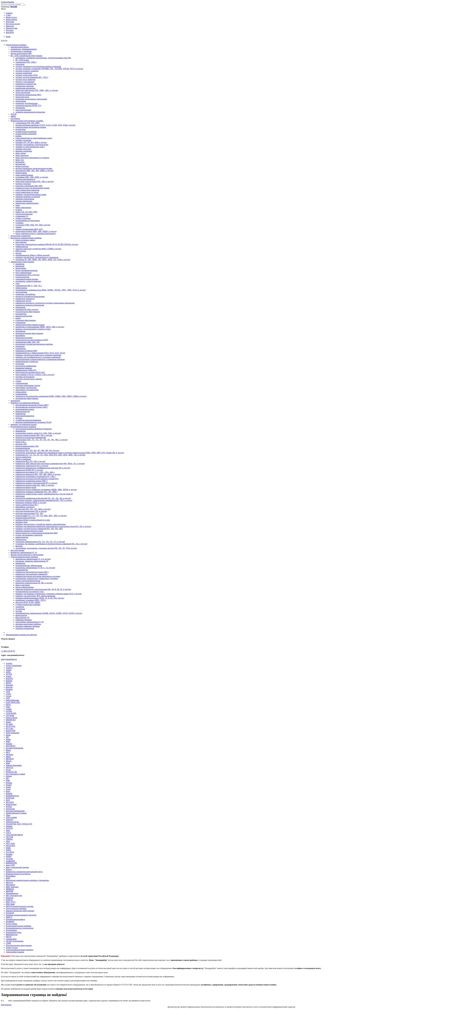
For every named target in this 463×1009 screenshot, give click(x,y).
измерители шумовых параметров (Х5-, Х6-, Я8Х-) (36, 492)
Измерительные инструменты (18, 874)
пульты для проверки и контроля (28, 535)
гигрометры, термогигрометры (28, 281)
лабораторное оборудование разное (29, 325)
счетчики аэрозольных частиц (27, 385)
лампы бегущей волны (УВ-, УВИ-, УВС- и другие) (36, 90)
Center (8, 694)
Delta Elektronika (12, 700)
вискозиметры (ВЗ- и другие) (27, 275)
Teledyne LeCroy (12, 822)
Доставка (9, 30)
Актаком (9, 859)
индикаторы (20, 129)
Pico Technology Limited (15, 774)
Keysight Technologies (14, 748)
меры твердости (22, 155)
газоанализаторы (22, 277)
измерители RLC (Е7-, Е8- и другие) (30, 461)
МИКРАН (10, 889)
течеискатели (20, 392)
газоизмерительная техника (26, 279)
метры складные (22, 166)
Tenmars (9, 826)
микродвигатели (22, 97)
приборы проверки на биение (27, 197)
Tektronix (9, 820)
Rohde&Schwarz (12, 796)
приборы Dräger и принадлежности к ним (32, 520)
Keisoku (9, 744)
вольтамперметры (22, 448)
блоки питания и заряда (25, 240)
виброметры (20, 414)
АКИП (8, 856)
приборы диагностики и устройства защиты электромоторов (40, 524)
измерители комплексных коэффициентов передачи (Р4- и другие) (42, 468)
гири (17, 283)
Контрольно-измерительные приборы (26, 238)
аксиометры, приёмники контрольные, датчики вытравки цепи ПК (43, 58)
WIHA (8, 850)
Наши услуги (11, 17)
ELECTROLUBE (13, 702)
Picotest (9, 776)
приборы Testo (21, 522)
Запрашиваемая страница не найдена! (21, 635)
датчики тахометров (23, 73)
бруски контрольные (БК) (21, 53)
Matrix (8, 750)
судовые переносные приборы (27, 605)
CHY (8, 698)
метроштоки (20, 164)
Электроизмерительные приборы (24, 557)
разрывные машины (23, 368)
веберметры (20, 563)
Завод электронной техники (17, 867)
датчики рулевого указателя (26, 71)
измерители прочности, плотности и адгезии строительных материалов (45, 303)
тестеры (18, 611)
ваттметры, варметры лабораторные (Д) (31, 561)
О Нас (8, 15)
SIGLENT (10, 802)
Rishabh (9, 794)
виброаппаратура (22, 411)
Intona (8, 735)
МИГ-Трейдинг (12, 887)
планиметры (20, 349)
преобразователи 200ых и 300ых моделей (32, 255)
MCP (8, 752)
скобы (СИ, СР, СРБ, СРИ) (26, 212)
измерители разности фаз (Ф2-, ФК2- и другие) (34, 485)
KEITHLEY (11, 746)
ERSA (8, 705)
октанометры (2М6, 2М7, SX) (27, 342)
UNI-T (8, 833)
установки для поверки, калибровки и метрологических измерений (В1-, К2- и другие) (51, 544)
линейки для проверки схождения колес (31, 145)
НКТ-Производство (14, 895)
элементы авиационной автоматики (30, 112)
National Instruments (14, 765)
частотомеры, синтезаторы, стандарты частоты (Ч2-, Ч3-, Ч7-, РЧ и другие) (46, 548)
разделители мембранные (25, 366)
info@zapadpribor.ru (9, 659)
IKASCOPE (10, 731)
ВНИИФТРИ (11, 863)
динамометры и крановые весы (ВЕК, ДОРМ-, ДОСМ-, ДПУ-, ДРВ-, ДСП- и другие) (50, 290)
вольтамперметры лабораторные (28, 565)
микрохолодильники (23, 338)
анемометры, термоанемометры (24, 49)
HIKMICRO (11, 720)
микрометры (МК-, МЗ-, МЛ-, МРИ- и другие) (34, 171)
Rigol (8, 791)
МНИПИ (9, 891)
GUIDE (9, 711)
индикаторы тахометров (21, 236)
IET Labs (9, 728)
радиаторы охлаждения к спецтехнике (31, 99)
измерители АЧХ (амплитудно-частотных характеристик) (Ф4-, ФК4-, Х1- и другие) (50, 463)
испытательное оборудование (27, 312)
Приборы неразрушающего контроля (21, 915)
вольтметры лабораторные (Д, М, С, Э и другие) (35, 568)
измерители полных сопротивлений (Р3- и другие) (36, 483)
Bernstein (9, 685)
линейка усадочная (23, 140)
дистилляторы (21, 292)
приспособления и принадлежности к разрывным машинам (40, 359)
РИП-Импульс (12, 935)
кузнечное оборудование (25, 320)
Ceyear (8, 696)
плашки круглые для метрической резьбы (32, 188)
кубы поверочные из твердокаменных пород (33, 138)
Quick (8, 789)
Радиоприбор (11, 930)
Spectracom (10, 809)
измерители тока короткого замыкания (31, 574)
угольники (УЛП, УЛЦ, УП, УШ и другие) (32, 225)
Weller (8, 848)
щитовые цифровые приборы (27, 626)
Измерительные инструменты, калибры (27, 121)
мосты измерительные (24, 587)
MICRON (10, 759)
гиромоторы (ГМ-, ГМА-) (25, 62)
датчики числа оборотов (25, 79)
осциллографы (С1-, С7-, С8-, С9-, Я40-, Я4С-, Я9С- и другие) (41, 516)
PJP (7, 778)
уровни (18, 227)
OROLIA (9, 767)
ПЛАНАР (10, 913)
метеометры (20, 331)
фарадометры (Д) (22, 618)
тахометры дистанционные (26, 103)
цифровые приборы (23, 620)
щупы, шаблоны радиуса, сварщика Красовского (35, 234)
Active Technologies (13, 666)
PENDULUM (11, 772)
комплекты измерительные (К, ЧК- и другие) (33, 583)
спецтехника (20, 101)
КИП (8, 878)
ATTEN (9, 674)
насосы (18, 253)
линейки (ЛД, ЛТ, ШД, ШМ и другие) (31, 142)
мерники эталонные (23, 151)
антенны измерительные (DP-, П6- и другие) (33, 435)
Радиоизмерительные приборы (23, 427)
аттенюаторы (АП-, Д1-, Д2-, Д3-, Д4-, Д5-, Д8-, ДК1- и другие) (41, 440)
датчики (18, 418)
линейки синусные (23, 149)
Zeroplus (9, 854)
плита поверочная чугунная (26, 192)
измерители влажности (24, 299)
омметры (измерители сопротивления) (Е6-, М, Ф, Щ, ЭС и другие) (43, 589)
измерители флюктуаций (25, 487)
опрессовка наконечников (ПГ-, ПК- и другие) (34, 181)
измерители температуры (25, 84)
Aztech (8, 676)
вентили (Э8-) (21, 444)
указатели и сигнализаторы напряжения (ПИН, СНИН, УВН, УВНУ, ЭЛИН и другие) (50, 396)
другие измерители (23, 457)
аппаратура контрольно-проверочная (30, 437)
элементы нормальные (24, 628)
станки (18, 381)
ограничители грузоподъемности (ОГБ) (31, 340)
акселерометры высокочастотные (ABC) (32, 405)
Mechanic (9, 754)
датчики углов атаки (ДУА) (26, 75)
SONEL (9, 807)
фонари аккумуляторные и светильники (27, 555)
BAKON (9, 679)
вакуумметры (21, 242)
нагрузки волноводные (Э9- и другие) (31, 511)
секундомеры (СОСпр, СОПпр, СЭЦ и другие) (34, 375)
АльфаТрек (10, 861)
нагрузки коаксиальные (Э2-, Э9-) (29, 513)
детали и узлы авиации (24, 82)
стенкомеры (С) (21, 216)
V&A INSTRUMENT (14, 835)
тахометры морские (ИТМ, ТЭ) (28, 106)
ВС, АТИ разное (22, 60)
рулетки (18, 210)
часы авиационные (23, 110)
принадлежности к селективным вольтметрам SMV (36, 533)
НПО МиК (10, 904)
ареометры (19, 264)
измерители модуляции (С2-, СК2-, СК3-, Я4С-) (35, 472)
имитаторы (20, 496)
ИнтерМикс (11, 876)
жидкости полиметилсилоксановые (30, 296)
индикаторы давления (24, 86)
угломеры (19, 223)
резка (17, 205)
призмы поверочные (23, 201)
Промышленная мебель (15, 919)
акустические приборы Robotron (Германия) (33, 429)
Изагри (9, 869)
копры (18, 318)
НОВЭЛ (9, 900)
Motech (9, 761)
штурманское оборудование (26, 398)
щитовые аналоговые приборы (28, 624)
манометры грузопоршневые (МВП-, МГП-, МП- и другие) (39, 327)
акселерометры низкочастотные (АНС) (31, 407)
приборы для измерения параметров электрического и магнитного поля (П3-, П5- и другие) (53, 526)
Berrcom (9, 687)
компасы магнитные (23, 316)
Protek (8, 787)
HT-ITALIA (10, 726)
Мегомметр (10, 885)
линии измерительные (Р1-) (26, 505)
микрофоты (20, 335)
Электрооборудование (15, 952)
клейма (18, 136)
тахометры (19, 607)
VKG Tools (10, 843)
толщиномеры (21, 394)
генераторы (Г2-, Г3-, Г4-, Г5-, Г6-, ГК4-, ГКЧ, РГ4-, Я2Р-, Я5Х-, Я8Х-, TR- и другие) (50, 455)
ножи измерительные (24, 175)
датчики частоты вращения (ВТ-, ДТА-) (31, 77)
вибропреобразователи (24, 416)
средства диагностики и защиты (28, 379)
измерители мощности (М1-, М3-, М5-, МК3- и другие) (38, 474)
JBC (7, 737)
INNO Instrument (12, 733)
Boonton (9, 689)
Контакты (10, 32)
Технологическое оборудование (19, 945)
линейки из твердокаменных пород (30, 147)
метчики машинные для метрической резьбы (33, 168)
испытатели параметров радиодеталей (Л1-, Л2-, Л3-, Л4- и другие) (43, 498)
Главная (9, 13)
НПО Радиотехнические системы (19, 906)
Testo (8, 830)
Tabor (8, 815)
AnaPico (9, 668)
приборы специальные (24, 199)
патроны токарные (23, 184)
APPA (8, 672)
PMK (8, 781)
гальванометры (21, 570)
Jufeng (8, 739)
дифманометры (21, 247)
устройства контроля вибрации (28, 420)
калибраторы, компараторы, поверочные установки (36, 578)
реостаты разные (17, 550)
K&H (8, 741)
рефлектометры (21, 537)
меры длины (20, 153)
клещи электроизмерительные (27, 581)
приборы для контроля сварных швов (30, 194)
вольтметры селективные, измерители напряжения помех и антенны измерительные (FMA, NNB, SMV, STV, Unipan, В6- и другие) (69, 453)
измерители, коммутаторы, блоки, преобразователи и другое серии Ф (44, 494)
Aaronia (9, 663)
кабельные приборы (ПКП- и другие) (30, 503)
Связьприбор (11, 939)
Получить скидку (13, 24)
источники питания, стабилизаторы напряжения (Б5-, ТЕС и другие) (43, 500)
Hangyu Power (11, 718)
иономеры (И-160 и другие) (26, 309)
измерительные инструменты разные (30, 127)
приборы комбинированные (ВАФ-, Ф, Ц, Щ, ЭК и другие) (39, 598)
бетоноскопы (20, 268)
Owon (8, 770)
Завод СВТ (10, 865)
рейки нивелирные (23, 207)
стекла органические (24, 214)
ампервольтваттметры (20, 47)
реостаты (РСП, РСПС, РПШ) (27, 602)
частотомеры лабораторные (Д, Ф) (29, 622)
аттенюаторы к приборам (21, 51)
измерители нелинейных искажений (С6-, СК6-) (35, 477)
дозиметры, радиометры (25, 294)
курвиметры (20, 322)
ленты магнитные (22, 92)
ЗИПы (13, 116)
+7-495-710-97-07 (8, 651)
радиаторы (19, 364)
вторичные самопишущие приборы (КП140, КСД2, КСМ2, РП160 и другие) (46, 244)
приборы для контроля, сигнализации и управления (36, 257)
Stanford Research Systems (16, 813)
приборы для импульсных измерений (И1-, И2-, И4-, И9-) (39, 529)
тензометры (20, 108)
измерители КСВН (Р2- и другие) (29, 470)
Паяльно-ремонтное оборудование (20, 911)
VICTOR (9, 837)
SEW (8, 800)
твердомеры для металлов (26, 388)
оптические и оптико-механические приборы (34, 344)
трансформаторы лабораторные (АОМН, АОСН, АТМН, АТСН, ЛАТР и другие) (48, 613)
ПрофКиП (10, 922)
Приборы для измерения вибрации (25, 403)
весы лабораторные (23, 273)
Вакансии (10, 26)
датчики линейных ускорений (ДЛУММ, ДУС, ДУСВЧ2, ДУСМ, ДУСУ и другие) (49, 69)
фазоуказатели (21, 615)
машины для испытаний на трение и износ (33, 329)
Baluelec (9, 681)
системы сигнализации (24, 377)
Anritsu (8, 670)
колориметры (20, 314)
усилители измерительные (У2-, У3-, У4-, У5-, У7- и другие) (40, 542)
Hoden (8, 722)
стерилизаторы (21, 383)
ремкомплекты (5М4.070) (25, 370)
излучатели (15, 119)
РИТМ (8, 937)
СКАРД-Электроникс (15, 941)
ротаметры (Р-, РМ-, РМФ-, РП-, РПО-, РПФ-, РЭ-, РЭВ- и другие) (42, 260)
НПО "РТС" (11, 902)
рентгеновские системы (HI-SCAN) (30, 372)
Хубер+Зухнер (12, 948)
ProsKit (9, 785)
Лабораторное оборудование (22, 262)
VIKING (9, 839)
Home (8, 37)
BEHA (8, 683)
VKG (8, 841)
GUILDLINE (11, 713)
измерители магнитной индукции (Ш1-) (32, 572)
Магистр (9, 882)
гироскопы (19, 64)
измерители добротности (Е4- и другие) (31, 466)
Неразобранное (12, 893)
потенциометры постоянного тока (29, 592)
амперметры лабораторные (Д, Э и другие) (33, 559)
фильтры (19, 546)
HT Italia (9, 724)
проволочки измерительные (26, 203)
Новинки (9, 898)
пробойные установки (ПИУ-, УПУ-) (30, 600)
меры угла (19, 160)
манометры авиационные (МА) (28, 95)
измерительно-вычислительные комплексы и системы (37, 576)
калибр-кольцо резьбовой (25, 132)
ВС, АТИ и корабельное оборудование (26, 56)
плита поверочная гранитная (27, 190)
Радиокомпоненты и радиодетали (19, 928)
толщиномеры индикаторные (27, 220)
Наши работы (11, 19)
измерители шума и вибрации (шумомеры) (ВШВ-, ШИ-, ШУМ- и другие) (46, 490)
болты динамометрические (26, 270)
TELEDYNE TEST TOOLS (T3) (19, 824)
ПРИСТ (9, 917)
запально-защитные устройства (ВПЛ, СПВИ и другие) (38, 249)
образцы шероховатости (25, 179)
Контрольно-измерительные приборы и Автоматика (27, 880)
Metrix (8, 757)
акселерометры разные (24, 409)
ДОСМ (13, 114)
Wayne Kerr (10, 846)
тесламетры (20, 609)
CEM (8, 692)
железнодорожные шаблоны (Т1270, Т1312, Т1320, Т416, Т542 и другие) (45, 125)
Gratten (8, 709)
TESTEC (9, 828)
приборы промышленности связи (29, 531)
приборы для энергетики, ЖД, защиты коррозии (35, 596)
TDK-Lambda (11, 817)
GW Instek (10, 715)
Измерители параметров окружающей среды (24, 872)
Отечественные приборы (16, 45)
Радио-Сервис (11, 924)
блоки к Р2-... (20, 442)
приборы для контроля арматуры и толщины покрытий (38, 355)
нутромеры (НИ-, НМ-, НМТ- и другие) (31, 177)
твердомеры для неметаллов (27, 390)
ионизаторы (20, 307)
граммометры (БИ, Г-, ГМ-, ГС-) (28, 286)
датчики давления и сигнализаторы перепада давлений (38, 66)
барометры (19, 266)
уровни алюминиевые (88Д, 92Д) (29, 229)
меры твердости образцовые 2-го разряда (32, 158)
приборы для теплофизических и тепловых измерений (37, 357)
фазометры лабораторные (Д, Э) (24, 552)
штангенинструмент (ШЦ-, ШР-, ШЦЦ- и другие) (36, 231)
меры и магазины (22, 585)
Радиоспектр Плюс (13, 932)
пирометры (20, 346)
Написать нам (11, 28)
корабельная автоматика (25, 88)
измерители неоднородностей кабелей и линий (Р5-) (37, 479)
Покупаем (10, 22)
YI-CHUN (10, 852)
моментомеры (21, 173)
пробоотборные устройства (26, 362)
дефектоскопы (21, 288)
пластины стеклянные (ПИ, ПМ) (28, 186)
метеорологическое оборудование (29, 333)
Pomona (9, 783)
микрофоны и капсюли (24, 507)
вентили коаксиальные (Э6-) (27, 446)
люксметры (15, 401)
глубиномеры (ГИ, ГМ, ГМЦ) (27, 123)
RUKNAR (10, 798)
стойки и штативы (23, 218)
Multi (8, 763)
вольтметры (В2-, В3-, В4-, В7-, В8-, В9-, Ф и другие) (37, 450)
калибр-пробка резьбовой (25, 134)
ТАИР (8, 943)
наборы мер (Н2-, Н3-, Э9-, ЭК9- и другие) (33, 509)
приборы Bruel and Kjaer (25, 518)
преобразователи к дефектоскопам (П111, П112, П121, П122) (40, 353)
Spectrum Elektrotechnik (15, 811)
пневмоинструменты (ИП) (26, 351)
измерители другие (23, 301)
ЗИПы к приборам (23, 459)
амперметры (20, 431)
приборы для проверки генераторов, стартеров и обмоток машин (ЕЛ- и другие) (48, 594)
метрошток (19, 162)
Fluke (8, 707)
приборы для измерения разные (24, 424)
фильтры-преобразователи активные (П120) (33, 422)
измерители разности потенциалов (29, 305)
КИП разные (20, 251)
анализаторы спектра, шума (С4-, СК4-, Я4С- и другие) (38, 433)
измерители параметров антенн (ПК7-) (31, 481)
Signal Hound (11, 804)
